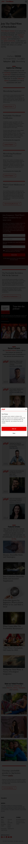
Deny (14, 433)
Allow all (14, 428)
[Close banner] (25, 409)
